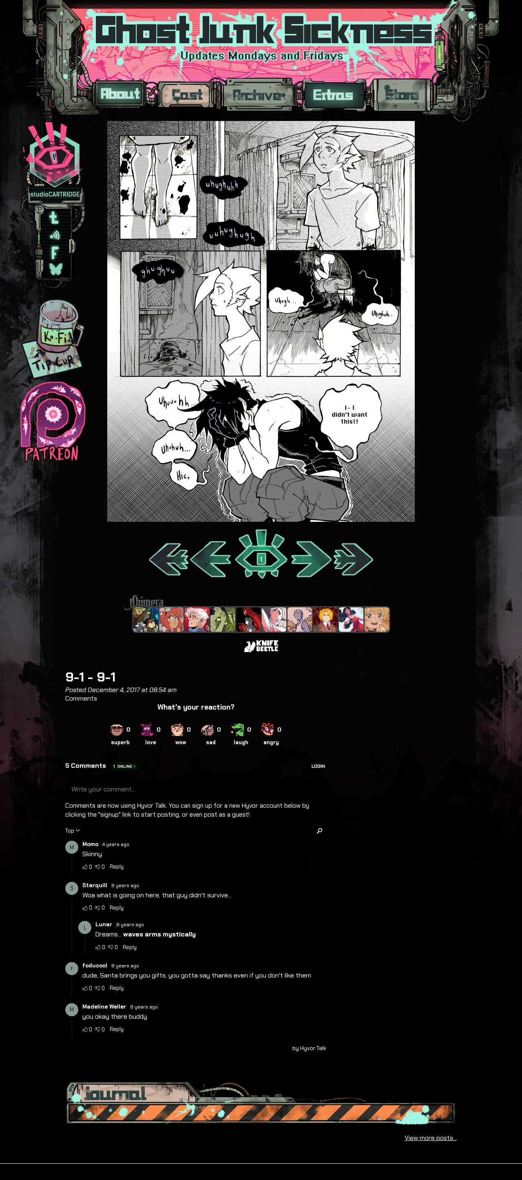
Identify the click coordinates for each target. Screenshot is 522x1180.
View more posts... (431, 1138)
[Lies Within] (197, 619)
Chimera (256, 602)
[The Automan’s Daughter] (171, 619)
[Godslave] (274, 619)
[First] (168, 555)
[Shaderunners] (222, 619)
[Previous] (211, 555)
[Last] (353, 555)
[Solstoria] (377, 619)
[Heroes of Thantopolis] (145, 619)
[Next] (310, 555)
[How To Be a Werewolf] (351, 619)
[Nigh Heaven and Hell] (248, 619)
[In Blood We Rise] (325, 619)
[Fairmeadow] (300, 619)
